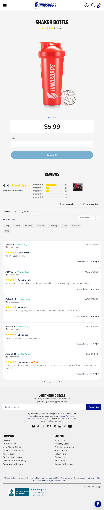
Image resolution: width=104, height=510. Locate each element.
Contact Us (60, 457)
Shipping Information (64, 447)
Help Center (60, 460)
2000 (7, 231)
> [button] (59, 381)
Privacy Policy (64, 416)
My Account (60, 440)
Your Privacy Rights (12, 447)
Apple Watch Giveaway (14, 464)
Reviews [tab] (7, 211)
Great (17, 225)
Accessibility (9, 453)
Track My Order (62, 443)
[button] (48, 117)
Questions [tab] (26, 211)
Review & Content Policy (14, 460)
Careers (6, 440)
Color (13, 138)
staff (65, 225)
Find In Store (61, 450)
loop (7, 225)
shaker (28, 225)
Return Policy (61, 453)
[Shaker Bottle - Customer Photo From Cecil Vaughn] (77, 187)
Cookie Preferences (64, 464)
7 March (40, 225)
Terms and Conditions (13, 450)
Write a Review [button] (92, 204)
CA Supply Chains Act (13, 457)
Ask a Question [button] (68, 204)
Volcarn (75, 225)
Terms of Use (33, 418)
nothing (53, 225)
